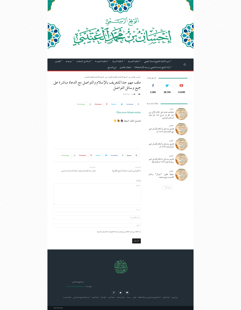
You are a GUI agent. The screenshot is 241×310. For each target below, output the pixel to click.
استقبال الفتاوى (166, 297)
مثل (153, 84)
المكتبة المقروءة (111, 297)
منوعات (129, 297)
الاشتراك (181, 84)
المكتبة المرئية (103, 297)
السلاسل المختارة (120, 297)
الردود (171, 109)
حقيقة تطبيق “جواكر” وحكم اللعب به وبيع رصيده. (161, 176)
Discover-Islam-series (128, 112)
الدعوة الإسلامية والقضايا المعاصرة (94, 77)
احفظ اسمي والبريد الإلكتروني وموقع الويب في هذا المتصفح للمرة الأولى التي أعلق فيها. (118, 231)
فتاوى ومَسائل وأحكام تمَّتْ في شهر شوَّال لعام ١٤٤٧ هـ (161, 145)
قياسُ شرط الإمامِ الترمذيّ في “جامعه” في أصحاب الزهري (78, 171)
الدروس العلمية (135, 77)
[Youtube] (127, 292)
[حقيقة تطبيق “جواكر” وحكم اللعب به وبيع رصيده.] (181, 175)
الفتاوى (171, 126)
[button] (185, 64)
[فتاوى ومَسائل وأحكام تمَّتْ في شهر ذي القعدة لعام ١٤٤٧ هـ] (181, 129)
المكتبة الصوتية (95, 297)
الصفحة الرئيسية (67, 297)
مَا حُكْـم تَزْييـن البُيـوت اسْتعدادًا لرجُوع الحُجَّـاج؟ (126, 171)
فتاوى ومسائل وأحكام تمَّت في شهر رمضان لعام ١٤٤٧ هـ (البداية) (161, 160)
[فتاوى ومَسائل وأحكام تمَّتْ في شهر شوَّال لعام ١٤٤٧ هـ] (181, 144)
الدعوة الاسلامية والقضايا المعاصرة (117, 77)
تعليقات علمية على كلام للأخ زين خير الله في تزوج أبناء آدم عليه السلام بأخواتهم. (161, 115)
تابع (167, 84)
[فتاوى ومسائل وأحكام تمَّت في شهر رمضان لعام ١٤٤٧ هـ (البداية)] (181, 159)
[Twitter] (120, 292)
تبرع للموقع (175, 297)
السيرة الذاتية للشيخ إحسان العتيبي (81, 297)
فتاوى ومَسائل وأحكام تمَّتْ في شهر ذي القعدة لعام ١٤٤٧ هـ (161, 130)
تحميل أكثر (168, 187)
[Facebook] (113, 292)
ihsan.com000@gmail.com (76, 286)
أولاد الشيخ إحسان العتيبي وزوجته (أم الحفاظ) (149, 297)
